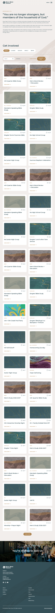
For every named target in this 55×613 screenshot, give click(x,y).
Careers (30, 594)
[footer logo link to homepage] (27, 567)
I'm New (30, 587)
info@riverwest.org (7, 579)
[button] (21, 59)
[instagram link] (5, 582)
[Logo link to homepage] (8, 2)
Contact (4, 594)
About (4, 587)
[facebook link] (3, 582)
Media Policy (31, 600)
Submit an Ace (31, 596)
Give (29, 592)
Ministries (5, 589)
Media (4, 592)
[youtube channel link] (7, 582)
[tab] (6, 50)
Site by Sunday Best (48, 608)
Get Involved (31, 589)
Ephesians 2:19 (7, 11)
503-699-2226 (6, 577)
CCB (29, 598)
